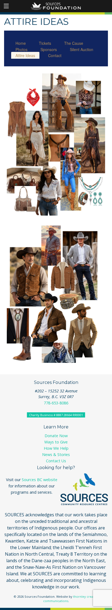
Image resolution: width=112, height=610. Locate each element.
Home (20, 43)
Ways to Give (56, 442)
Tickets (45, 43)
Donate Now (56, 435)
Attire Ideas (25, 55)
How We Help (56, 448)
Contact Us (56, 460)
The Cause (73, 43)
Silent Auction (81, 49)
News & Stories (56, 454)
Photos (21, 49)
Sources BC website (39, 479)
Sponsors (49, 49)
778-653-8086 (56, 402)
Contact (54, 55)
